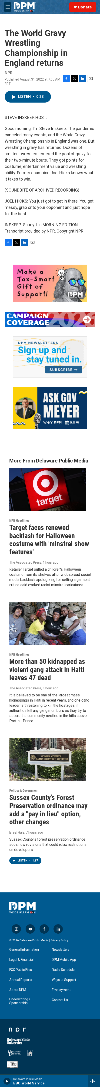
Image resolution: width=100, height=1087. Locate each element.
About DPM (17, 990)
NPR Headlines (19, 520)
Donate (85, 7)
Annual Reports (20, 980)
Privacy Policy (59, 940)
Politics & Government (23, 790)
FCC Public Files (20, 970)
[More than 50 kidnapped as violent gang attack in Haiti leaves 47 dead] (47, 623)
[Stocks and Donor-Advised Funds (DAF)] (50, 283)
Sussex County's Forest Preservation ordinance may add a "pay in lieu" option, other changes (48, 809)
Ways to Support (64, 980)
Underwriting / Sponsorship (19, 1001)
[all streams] (94, 1081)
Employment (61, 990)
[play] (7, 1081)
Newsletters (61, 949)
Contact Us (60, 1000)
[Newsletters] (50, 356)
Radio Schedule (63, 970)
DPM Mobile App (64, 959)
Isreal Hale (16, 832)
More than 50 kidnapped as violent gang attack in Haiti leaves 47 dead (47, 669)
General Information (24, 949)
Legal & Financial (21, 959)
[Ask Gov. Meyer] (50, 408)
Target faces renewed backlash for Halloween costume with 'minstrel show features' (49, 539)
